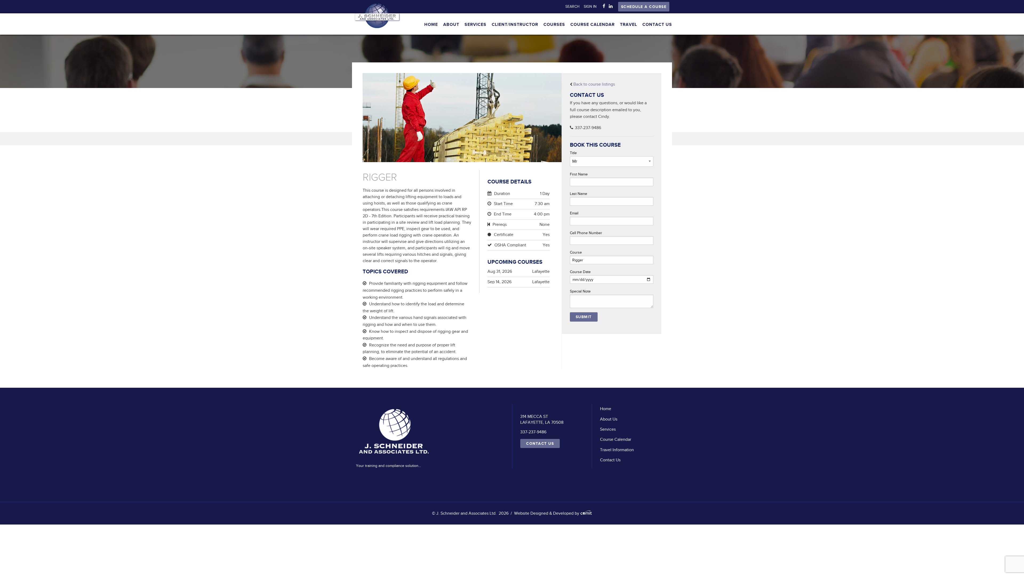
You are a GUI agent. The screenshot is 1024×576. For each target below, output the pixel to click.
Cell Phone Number (586, 233)
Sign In (590, 7)
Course (576, 252)
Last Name (578, 194)
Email (574, 213)
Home (431, 24)
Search (572, 7)
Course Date (580, 272)
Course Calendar (592, 24)
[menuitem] (574, 6)
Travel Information (617, 449)
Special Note (580, 291)
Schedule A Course (644, 7)
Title (573, 153)
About (451, 24)
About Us (608, 419)
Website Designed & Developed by (547, 513)
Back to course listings (594, 84)
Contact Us (657, 24)
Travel (628, 24)
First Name (579, 174)
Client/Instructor (515, 24)
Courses (554, 24)
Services (475, 24)
